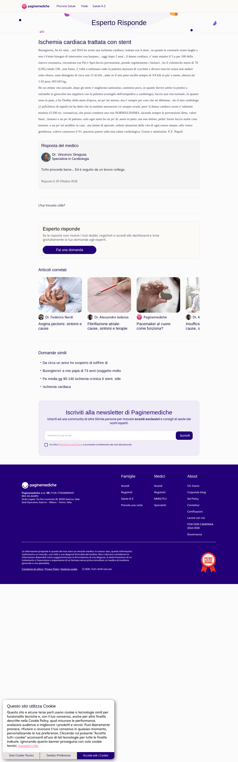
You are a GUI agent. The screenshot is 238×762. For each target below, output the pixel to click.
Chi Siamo (193, 504)
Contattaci (193, 523)
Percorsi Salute (66, 6)
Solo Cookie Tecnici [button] (21, 755)
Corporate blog (196, 510)
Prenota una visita (132, 523)
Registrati (126, 510)
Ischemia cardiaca (56, 405)
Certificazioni (195, 530)
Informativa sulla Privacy (70, 463)
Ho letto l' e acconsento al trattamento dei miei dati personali (90, 463)
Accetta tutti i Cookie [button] (95, 755)
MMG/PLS (160, 517)
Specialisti (160, 523)
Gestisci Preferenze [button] (58, 755)
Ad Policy (193, 517)
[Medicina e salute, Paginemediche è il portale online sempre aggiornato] (35, 6)
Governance (194, 552)
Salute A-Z (97, 6)
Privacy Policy (52, 587)
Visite (83, 6)
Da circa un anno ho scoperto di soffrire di (74, 381)
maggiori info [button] (28, 745)
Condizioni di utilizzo (32, 587)
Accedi (125, 504)
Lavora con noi (196, 536)
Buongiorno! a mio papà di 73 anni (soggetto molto (81, 389)
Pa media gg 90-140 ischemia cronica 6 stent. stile (80, 397)
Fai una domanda (69, 269)
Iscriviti (185, 454)
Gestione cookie (69, 587)
